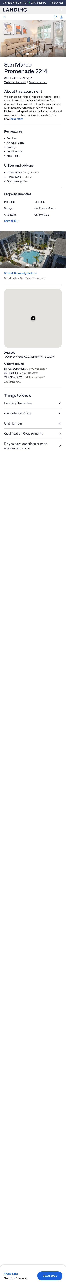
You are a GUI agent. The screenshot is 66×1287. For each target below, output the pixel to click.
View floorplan (38, 82)
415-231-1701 (20, 2)
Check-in (8, 1278)
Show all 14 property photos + (20, 273)
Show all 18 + (11, 220)
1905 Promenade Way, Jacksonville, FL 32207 (29, 356)
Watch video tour (15, 82)
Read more (16, 118)
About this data (12, 381)
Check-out (21, 1278)
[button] (32, 318)
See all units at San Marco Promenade (24, 278)
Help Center (56, 2)
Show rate (11, 1274)
